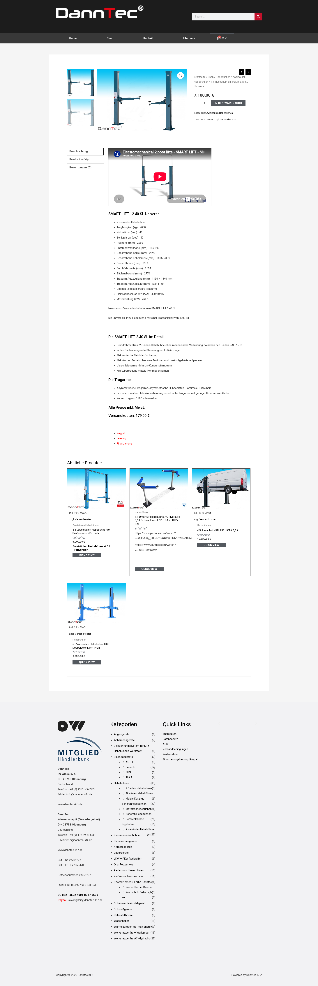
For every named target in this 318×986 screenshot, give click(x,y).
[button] (180, 75)
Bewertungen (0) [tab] (80, 167)
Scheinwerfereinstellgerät (129, 903)
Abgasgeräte (121, 734)
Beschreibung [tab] (78, 151)
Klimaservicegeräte (125, 841)
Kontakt (148, 38)
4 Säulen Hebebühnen (139, 788)
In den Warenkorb (228, 103)
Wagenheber (121, 920)
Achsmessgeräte (124, 740)
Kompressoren (123, 847)
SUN (128, 772)
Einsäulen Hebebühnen (139, 793)
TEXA (129, 777)
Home (73, 38)
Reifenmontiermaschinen (129, 876)
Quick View (87, 554)
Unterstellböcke (123, 915)
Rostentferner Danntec (139, 887)
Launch (130, 767)
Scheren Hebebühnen (138, 814)
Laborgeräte (121, 852)
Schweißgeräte (123, 909)
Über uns (189, 38)
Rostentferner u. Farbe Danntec (133, 882)
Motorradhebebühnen (139, 809)
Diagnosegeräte (123, 757)
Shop (110, 38)
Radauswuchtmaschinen (129, 870)
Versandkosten (228, 119)
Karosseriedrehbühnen (127, 835)
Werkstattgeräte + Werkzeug (131, 932)
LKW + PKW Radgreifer (128, 858)
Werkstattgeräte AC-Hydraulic (132, 938)
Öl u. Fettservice (123, 864)
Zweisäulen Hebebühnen (219, 112)
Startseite (200, 76)
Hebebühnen (223, 76)
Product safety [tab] (79, 159)
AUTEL (130, 762)
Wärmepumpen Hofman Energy (133, 926)
